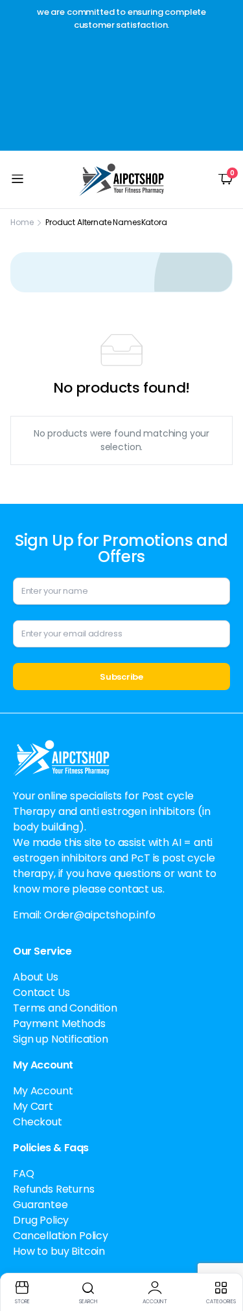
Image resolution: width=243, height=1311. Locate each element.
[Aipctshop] (121, 180)
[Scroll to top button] (222, 1253)
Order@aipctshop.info (100, 914)
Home (21, 222)
